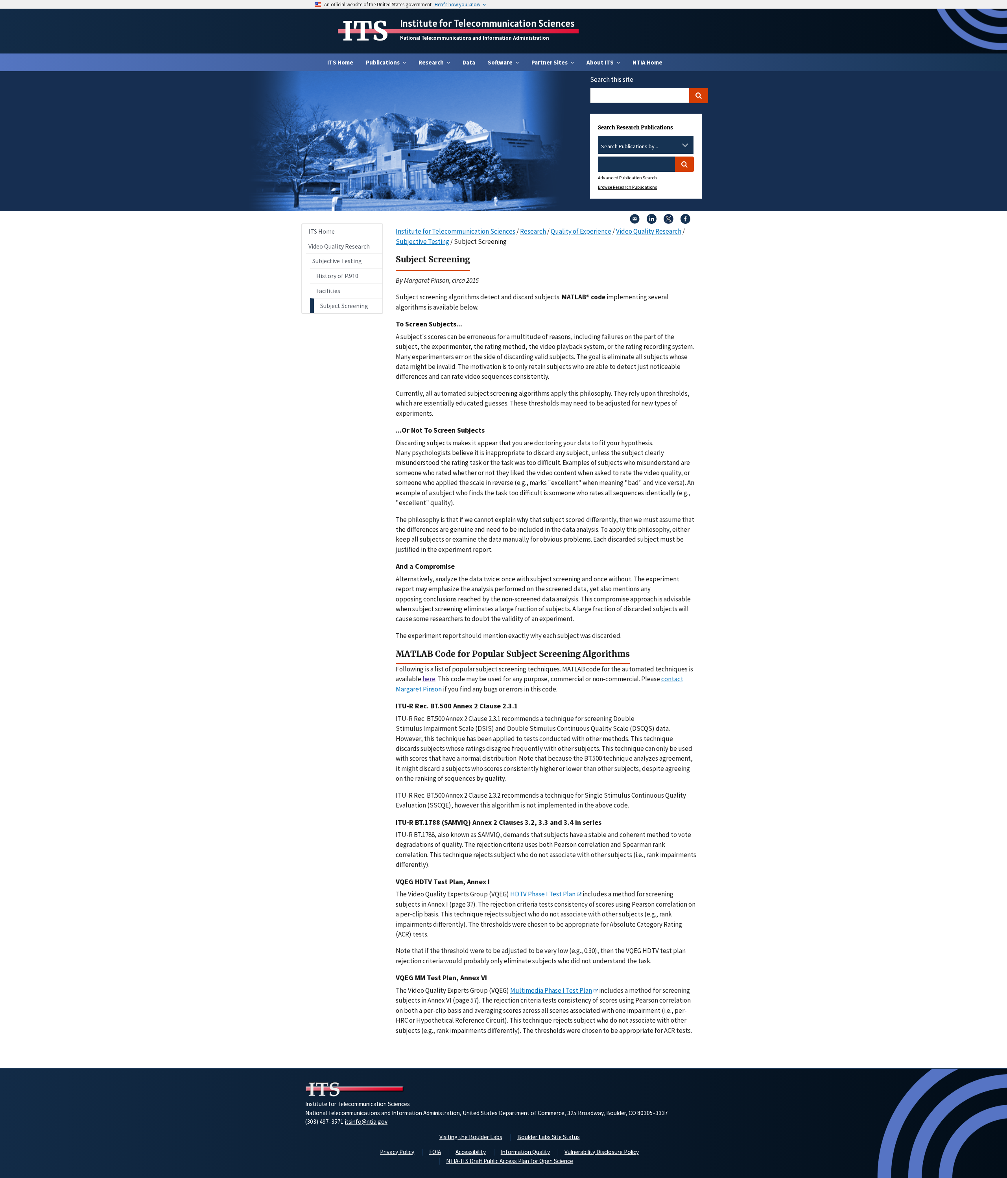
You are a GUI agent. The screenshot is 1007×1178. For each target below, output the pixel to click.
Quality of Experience (581, 231)
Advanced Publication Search (627, 178)
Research (533, 231)
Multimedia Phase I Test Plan (551, 990)
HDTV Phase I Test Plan (542, 894)
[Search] (698, 95)
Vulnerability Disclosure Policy (601, 1152)
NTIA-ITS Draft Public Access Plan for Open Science (509, 1161)
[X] (668, 221)
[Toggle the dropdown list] (685, 145)
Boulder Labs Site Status (548, 1137)
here (428, 679)
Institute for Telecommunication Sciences (487, 23)
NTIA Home (647, 62)
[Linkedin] (652, 221)
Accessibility (471, 1152)
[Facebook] (685, 221)
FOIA (435, 1152)
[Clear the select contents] (675, 145)
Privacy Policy (397, 1152)
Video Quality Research (339, 246)
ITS (365, 31)
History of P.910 (337, 276)
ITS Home (340, 62)
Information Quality (525, 1152)
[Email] (635, 221)
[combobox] (645, 147)
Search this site (611, 79)
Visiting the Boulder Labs (470, 1137)
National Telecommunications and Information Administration (474, 37)
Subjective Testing (337, 261)
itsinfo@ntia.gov (366, 1121)
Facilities (328, 291)
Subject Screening (344, 306)
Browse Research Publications (627, 187)
